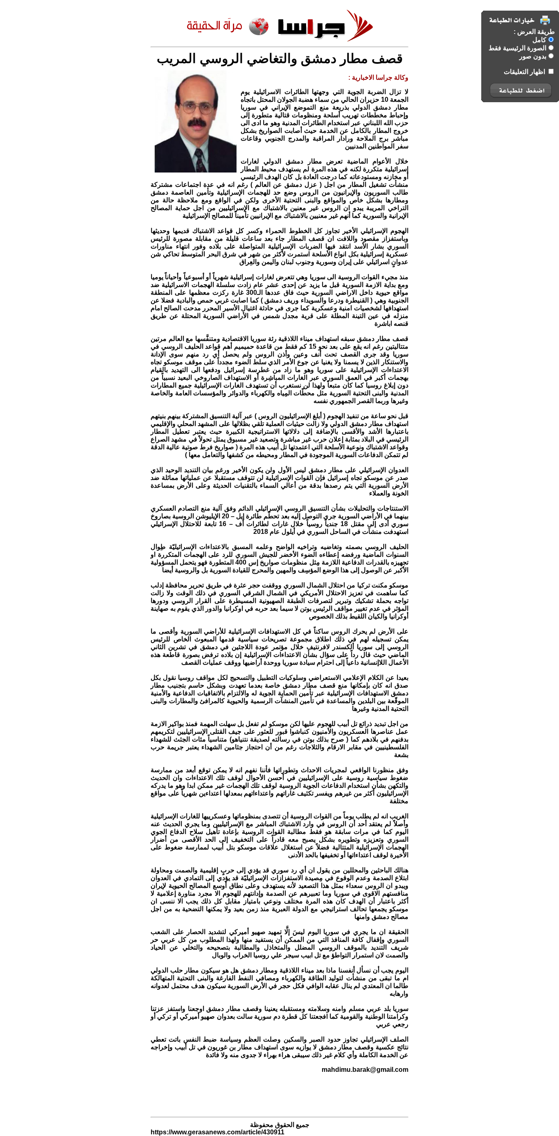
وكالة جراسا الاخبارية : (378, 77)
